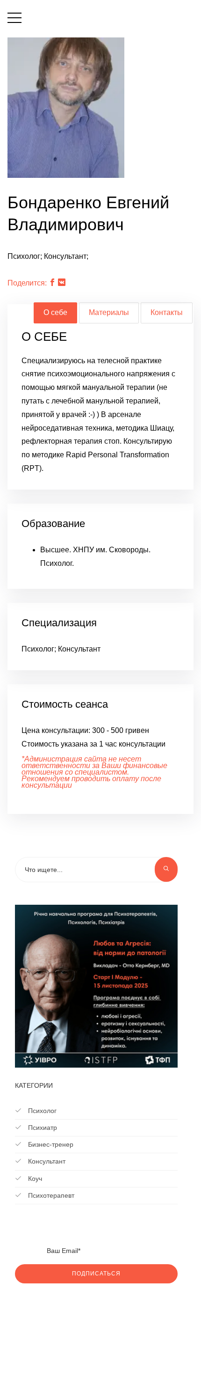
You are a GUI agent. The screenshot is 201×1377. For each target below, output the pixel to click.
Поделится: (27, 283)
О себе (55, 312)
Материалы (109, 312)
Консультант (45, 1161)
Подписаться (96, 1273)
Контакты (167, 312)
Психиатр (41, 1127)
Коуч (34, 1178)
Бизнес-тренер (49, 1144)
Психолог (41, 1110)
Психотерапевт (50, 1195)
